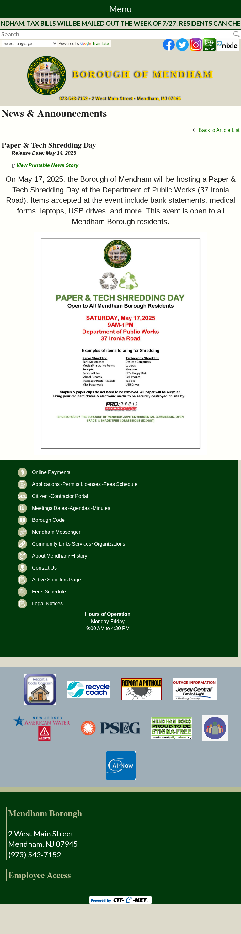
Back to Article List (219, 130)
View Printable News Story (46, 165)
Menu (120, 8)
